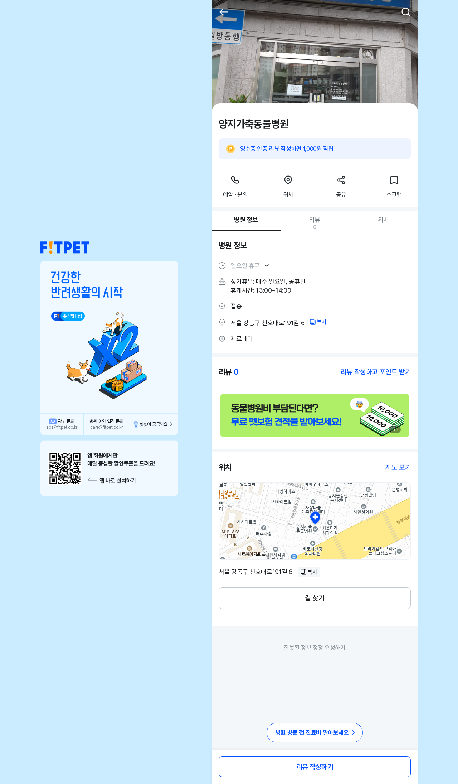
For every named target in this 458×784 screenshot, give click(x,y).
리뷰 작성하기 (314, 767)
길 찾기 (314, 598)
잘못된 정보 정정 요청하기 (314, 647)
